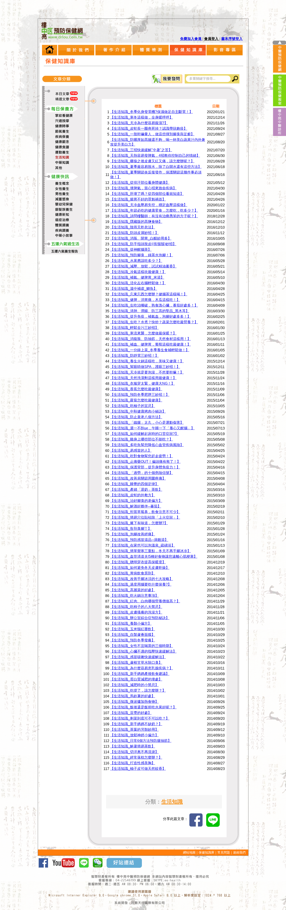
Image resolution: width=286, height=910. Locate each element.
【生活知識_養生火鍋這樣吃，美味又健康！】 (147, 361)
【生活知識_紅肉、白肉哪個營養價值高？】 (145, 601)
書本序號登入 (232, 39)
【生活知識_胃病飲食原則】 (132, 573)
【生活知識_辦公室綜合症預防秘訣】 (139, 618)
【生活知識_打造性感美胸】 (132, 763)
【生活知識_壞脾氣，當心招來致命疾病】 (143, 188)
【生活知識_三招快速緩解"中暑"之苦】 (141, 150)
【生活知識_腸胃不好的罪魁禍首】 (138, 199)
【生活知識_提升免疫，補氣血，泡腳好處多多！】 (150, 316)
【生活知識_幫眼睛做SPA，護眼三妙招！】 (145, 367)
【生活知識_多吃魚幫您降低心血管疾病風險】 (147, 445)
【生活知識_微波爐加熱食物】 (134, 701)
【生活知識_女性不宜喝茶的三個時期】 (141, 646)
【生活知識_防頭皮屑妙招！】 (134, 233)
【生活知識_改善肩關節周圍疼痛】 (138, 478)
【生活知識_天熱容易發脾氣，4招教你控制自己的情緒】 (155, 155)
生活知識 (172, 802)
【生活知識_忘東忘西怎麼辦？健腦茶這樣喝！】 (148, 294)
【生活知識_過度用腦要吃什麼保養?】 (140, 584)
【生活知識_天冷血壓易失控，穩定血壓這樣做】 (148, 205)
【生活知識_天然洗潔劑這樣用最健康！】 (143, 378)
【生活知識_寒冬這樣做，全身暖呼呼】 (141, 117)
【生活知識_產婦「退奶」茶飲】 (136, 489)
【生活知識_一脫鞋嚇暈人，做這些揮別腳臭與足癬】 (152, 134)
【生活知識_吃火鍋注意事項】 (134, 595)
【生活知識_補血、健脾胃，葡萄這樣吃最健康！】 (150, 344)
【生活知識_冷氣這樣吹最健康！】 (138, 272)
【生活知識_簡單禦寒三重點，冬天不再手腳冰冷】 (150, 551)
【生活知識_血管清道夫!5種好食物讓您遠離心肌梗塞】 (153, 556)
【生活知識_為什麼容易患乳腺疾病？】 (141, 668)
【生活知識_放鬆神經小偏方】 (134, 735)
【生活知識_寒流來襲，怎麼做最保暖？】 (143, 333)
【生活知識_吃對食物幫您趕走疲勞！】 (141, 456)
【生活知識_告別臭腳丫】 (130, 528)
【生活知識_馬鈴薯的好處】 (132, 696)
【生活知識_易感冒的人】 (130, 450)
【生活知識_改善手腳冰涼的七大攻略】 (141, 579)
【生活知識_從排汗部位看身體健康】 (139, 182)
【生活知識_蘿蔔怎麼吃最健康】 (136, 400)
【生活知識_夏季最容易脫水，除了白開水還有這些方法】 (156, 167)
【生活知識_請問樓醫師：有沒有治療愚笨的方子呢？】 (154, 216)
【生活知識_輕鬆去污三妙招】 (134, 328)
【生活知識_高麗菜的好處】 (132, 590)
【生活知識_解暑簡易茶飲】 (132, 746)
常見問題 (223, 852)
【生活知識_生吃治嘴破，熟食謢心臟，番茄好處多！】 (154, 305)
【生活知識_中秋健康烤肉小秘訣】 (138, 411)
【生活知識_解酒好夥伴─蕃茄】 (135, 506)
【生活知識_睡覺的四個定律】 (134, 484)
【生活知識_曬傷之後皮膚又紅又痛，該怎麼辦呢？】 (152, 161)
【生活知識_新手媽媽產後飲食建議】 (139, 674)
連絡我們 (239, 852)
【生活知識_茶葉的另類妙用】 (134, 729)
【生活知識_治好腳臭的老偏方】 (136, 501)
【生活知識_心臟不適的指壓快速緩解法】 (143, 651)
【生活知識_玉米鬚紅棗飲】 (132, 629)
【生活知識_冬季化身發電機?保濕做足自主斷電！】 (151, 112)
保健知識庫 (206, 852)
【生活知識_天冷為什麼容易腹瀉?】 (139, 123)
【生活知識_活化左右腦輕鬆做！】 (138, 283)
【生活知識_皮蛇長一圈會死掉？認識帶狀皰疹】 (148, 128)
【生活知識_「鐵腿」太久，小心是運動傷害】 (147, 422)
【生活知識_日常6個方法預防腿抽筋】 (140, 741)
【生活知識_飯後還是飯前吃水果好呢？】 (143, 707)
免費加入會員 (191, 39)
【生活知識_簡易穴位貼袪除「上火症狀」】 (145, 517)
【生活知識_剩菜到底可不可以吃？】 (139, 718)
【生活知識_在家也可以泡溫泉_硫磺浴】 (142, 545)
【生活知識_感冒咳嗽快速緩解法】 (138, 657)
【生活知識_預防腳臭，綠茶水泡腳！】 (141, 255)
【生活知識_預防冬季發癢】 (132, 640)
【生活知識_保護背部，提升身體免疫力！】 (145, 467)
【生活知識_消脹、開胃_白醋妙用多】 (140, 238)
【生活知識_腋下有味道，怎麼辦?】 (139, 523)
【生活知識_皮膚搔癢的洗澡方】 (136, 612)
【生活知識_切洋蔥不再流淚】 (134, 752)
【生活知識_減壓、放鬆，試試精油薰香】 (143, 266)
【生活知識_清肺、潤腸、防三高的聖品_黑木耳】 (149, 311)
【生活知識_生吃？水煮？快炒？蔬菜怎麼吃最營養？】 (154, 322)
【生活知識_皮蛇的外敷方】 (132, 495)
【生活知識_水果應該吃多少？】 (136, 261)
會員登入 (211, 39)
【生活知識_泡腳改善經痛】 (132, 534)
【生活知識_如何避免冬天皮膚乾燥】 (139, 568)
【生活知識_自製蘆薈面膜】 (132, 635)
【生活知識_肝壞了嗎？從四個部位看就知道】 (147, 194)
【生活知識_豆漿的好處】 (130, 713)
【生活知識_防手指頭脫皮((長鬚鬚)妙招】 (143, 244)
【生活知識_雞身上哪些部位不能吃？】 (141, 439)
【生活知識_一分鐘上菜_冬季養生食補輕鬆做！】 (149, 350)
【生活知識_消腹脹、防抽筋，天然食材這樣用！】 (150, 339)
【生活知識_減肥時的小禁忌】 (134, 685)
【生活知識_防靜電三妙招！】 (134, 355)
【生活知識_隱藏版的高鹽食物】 (136, 221)
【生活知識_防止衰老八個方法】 (136, 417)
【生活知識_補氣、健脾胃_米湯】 (137, 277)
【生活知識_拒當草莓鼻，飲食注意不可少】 (145, 512)
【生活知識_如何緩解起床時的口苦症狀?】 (144, 434)
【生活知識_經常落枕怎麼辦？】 (136, 757)
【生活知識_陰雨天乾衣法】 (132, 227)
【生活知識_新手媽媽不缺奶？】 (136, 724)
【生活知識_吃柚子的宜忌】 (132, 406)
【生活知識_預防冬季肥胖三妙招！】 (139, 395)
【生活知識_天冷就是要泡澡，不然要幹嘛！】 (147, 372)
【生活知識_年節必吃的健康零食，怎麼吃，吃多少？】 (154, 210)
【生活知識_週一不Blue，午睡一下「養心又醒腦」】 (152, 428)
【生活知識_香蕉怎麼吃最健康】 (136, 389)
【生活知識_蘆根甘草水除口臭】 (136, 662)
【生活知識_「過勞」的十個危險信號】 (141, 473)
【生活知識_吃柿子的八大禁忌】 (136, 607)
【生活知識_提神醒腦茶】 (130, 249)
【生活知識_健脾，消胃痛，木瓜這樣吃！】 (145, 300)
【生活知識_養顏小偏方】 (130, 623)
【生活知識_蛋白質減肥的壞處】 (136, 679)
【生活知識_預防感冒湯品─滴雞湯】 (139, 540)
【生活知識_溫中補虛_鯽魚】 (133, 288)
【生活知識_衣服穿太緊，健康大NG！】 (142, 383)
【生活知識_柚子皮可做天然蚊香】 (138, 768)
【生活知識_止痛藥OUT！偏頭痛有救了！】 (145, 461)
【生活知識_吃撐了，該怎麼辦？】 (138, 690)
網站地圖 (189, 852)
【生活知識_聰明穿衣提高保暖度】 (138, 562)
